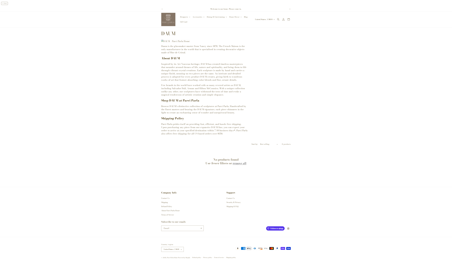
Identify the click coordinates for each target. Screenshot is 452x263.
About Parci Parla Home (170, 210)
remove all (239, 163)
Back (5, 3)
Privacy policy (207, 257)
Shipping (164, 202)
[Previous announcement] (162, 9)
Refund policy (196, 257)
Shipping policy (231, 257)
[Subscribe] (201, 228)
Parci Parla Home (172, 258)
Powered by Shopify (184, 258)
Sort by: (255, 144)
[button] (185, 16)
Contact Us (165, 198)
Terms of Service (167, 215)
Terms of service (219, 257)
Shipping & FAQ (232, 206)
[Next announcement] (290, 9)
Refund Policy (166, 206)
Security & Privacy (233, 202)
